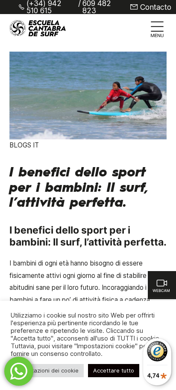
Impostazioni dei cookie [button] (47, 370)
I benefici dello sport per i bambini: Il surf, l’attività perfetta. (79, 187)
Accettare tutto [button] (113, 370)
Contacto (155, 7)
